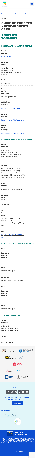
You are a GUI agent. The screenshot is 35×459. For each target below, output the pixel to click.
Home (2, 13)
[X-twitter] (19, 392)
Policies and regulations (17, 451)
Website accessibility (26, 448)
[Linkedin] (8, 392)
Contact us (6, 448)
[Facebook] (15, 392)
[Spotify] (27, 392)
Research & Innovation (12, 13)
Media (14, 448)
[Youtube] (23, 392)
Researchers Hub (23, 13)
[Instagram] (11, 392)
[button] (32, 4)
